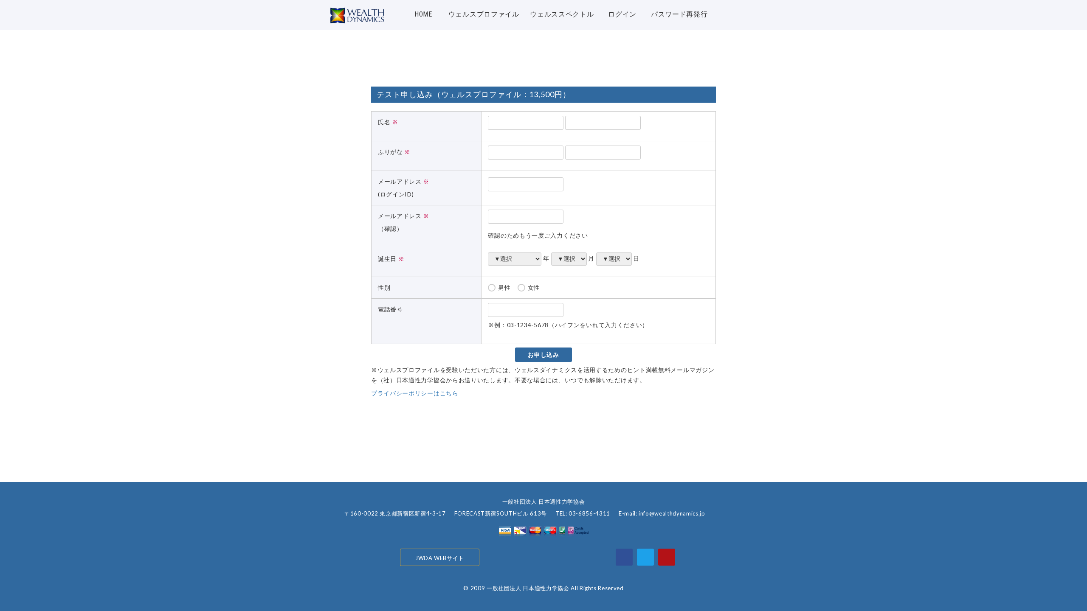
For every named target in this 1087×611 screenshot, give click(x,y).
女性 (534, 287)
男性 (504, 287)
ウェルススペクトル (562, 14)
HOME (423, 14)
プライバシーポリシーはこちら (415, 393)
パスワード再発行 (679, 14)
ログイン (622, 14)
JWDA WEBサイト (439, 558)
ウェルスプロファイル (483, 14)
